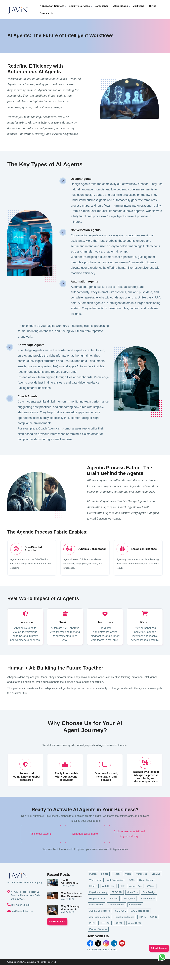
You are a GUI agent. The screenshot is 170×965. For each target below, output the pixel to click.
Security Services (79, 5)
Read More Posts (57, 921)
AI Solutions (120, 5)
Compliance (101, 5)
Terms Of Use (110, 949)
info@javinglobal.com (22, 911)
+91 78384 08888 (20, 905)
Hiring (152, 5)
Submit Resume (159, 948)
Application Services (52, 5)
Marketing (138, 5)
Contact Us (46, 13)
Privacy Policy (94, 949)
